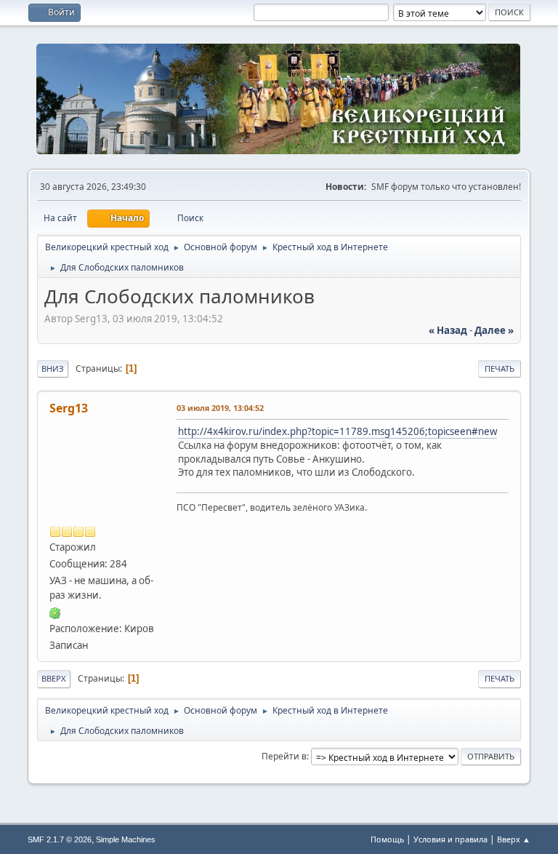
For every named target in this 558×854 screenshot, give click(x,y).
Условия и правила (450, 839)
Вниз (52, 368)
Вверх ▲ (513, 839)
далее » (494, 330)
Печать (499, 368)
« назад (448, 330)
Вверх (53, 678)
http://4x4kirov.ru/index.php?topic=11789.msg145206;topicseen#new (337, 431)
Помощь (387, 839)
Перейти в (284, 756)
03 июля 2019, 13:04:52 (220, 407)
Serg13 (68, 408)
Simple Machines (125, 839)
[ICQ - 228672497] (55, 611)
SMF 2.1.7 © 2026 (60, 839)
